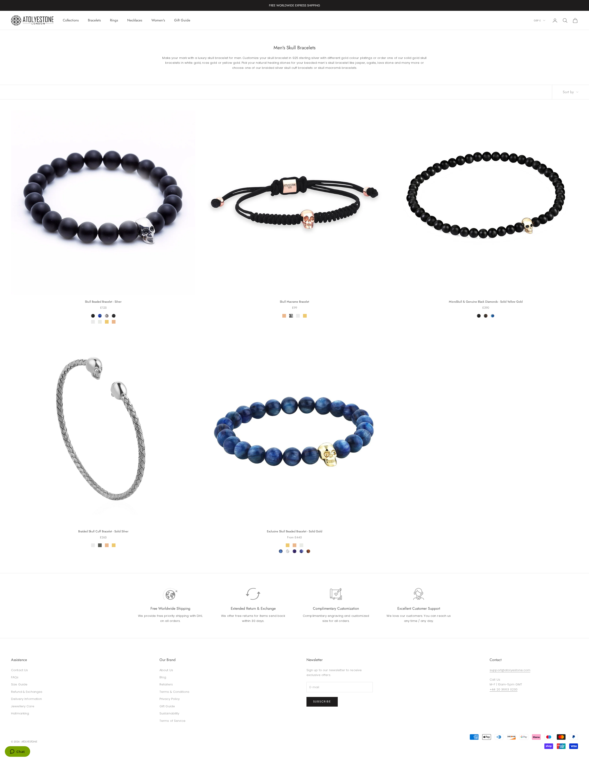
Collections (71, 20)
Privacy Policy (169, 699)
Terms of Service (172, 721)
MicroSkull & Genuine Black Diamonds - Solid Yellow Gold (486, 301)
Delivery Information (26, 699)
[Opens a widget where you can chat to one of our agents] (17, 752)
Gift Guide (182, 20)
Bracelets (94, 20)
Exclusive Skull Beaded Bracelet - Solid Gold (294, 531)
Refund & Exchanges (26, 692)
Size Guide (19, 684)
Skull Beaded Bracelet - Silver (103, 301)
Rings (114, 20)
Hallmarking (20, 713)
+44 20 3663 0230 (503, 689)
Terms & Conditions (174, 692)
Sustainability (169, 713)
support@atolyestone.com (510, 670)
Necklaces (134, 20)
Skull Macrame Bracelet (294, 301)
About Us (166, 670)
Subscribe (322, 701)
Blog (162, 677)
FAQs (15, 677)
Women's (158, 20)
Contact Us (19, 670)
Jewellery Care (22, 706)
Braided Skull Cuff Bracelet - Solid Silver (103, 531)
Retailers (166, 684)
